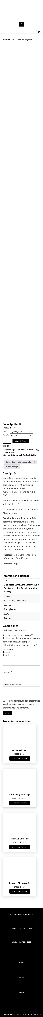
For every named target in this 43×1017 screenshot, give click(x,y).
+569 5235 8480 (25, 928)
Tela (4, 431)
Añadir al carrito (21, 441)
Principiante (10, 609)
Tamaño (6, 435)
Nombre (7, 672)
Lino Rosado (22, 588)
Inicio (5, 40)
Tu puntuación (8, 649)
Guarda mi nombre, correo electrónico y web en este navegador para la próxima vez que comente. (21, 704)
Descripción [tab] (10, 462)
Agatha (18, 40)
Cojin (13, 455)
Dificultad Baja (27, 455)
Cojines (21, 450)
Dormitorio (28, 450)
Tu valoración (10, 655)
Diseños (11, 40)
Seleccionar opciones (20, 758)
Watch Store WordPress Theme (11, 1014)
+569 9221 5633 (24, 942)
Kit (34, 455)
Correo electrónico (12, 684)
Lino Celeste (27, 584)
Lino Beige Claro (12, 584)
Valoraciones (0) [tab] (12, 467)
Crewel (18, 455)
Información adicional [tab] (26, 462)
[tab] (21, 24)
